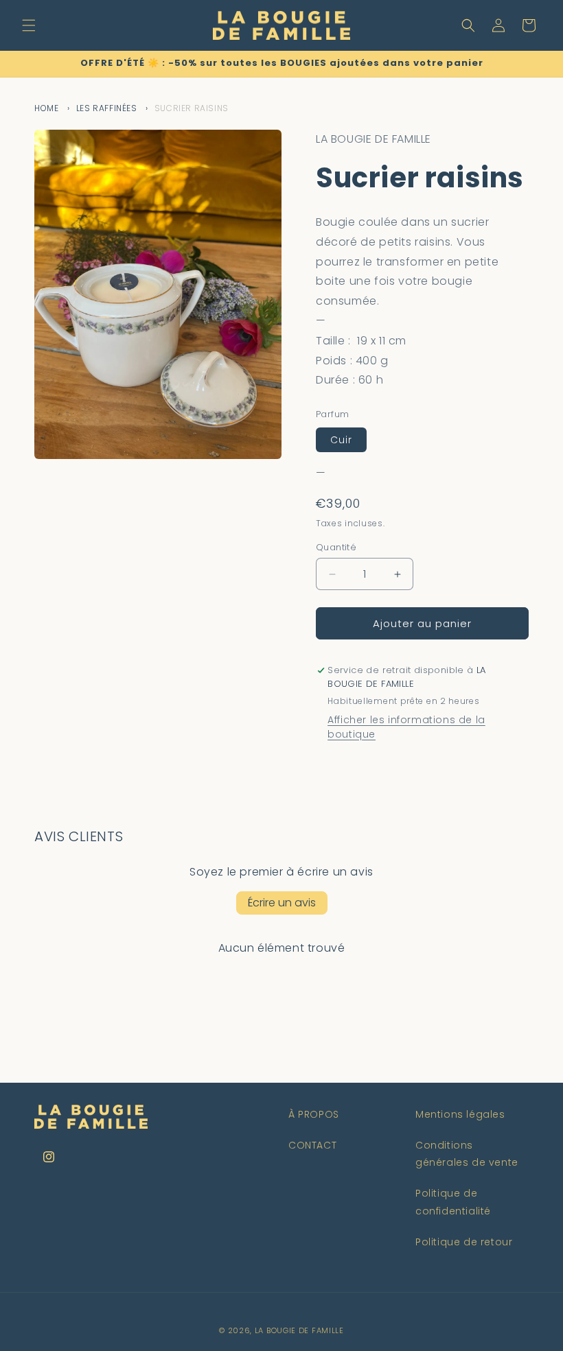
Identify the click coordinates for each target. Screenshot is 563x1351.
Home (46, 108)
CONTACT (312, 1145)
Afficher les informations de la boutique (406, 727)
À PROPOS (313, 1114)
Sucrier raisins (191, 108)
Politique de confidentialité (453, 1201)
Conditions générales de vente (466, 1153)
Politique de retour (463, 1242)
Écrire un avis (282, 903)
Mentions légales (460, 1114)
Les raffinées (106, 108)
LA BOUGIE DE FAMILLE (299, 1330)
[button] (29, 25)
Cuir (341, 440)
